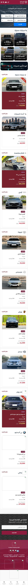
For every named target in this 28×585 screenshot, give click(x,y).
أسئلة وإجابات (12, 556)
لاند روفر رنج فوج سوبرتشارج (17, 414)
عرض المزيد (5, 74)
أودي (20, 192)
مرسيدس (19, 272)
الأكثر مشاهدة (19, 153)
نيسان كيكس (21, 135)
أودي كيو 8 (22, 214)
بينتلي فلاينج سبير (20, 495)
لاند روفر (19, 392)
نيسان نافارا (22, 373)
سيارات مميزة (19, 74)
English (4, 584)
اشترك (13, 533)
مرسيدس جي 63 (20, 175)
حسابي (23, 584)
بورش (20, 311)
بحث (19, 24)
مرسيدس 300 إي (20, 294)
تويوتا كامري (21, 254)
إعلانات (6, 556)
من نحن (16, 555)
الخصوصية (21, 556)
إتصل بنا (10, 584)
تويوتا (20, 232)
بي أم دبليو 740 (21, 454)
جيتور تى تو (22, 96)
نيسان (20, 351)
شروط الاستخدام (7, 555)
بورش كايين (22, 334)
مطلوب (17, 584)
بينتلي (20, 472)
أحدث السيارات (19, 114)
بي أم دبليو (18, 432)
